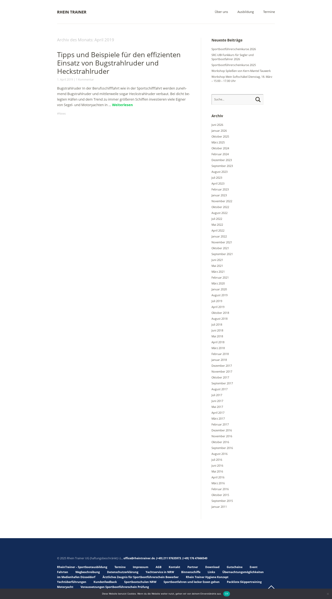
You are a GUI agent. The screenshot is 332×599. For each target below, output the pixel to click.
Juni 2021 (217, 260)
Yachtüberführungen (71, 582)
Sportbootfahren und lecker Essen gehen (192, 582)
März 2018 (218, 348)
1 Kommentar (85, 79)
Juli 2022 (216, 219)
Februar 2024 (220, 154)
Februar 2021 (220, 277)
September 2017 (222, 383)
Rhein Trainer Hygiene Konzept (207, 577)
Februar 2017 (220, 424)
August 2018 (219, 319)
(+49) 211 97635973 (168, 558)
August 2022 (219, 213)
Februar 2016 (220, 489)
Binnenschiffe (190, 572)
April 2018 (217, 342)
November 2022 (221, 201)
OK (226, 593)
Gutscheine (234, 567)
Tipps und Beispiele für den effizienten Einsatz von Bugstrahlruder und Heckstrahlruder (119, 63)
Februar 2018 (220, 354)
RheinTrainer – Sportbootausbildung (82, 567)
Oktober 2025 (220, 136)
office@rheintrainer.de (139, 558)
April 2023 (217, 183)
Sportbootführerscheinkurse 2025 (233, 65)
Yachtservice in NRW (160, 572)
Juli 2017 (216, 395)
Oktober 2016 (220, 442)
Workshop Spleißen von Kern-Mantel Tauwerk (241, 71)
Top (271, 587)
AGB (159, 567)
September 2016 (222, 448)
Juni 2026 (217, 125)
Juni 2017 (217, 401)
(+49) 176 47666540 (194, 558)
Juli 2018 (216, 324)
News (62, 113)
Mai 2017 (217, 407)
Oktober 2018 (220, 313)
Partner (192, 567)
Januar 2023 (219, 195)
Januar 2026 (219, 131)
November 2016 (221, 436)
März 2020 (218, 283)
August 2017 (219, 389)
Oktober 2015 (220, 495)
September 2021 (222, 254)
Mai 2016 (217, 471)
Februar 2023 (220, 189)
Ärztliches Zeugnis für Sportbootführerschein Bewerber (141, 577)
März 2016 (218, 483)
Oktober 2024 (220, 148)
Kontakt (174, 567)
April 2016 (217, 477)
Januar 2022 (219, 236)
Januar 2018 (219, 360)
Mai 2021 (217, 266)
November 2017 (221, 371)
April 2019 (217, 307)
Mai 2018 (217, 336)
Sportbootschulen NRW (140, 582)
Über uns (221, 12)
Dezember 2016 (221, 430)
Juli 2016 (216, 460)
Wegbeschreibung (87, 572)
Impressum (140, 567)
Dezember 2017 (221, 366)
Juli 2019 (216, 301)
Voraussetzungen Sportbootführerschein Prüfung (115, 587)
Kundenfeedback (105, 582)
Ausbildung (245, 12)
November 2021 (221, 242)
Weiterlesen (122, 104)
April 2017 (217, 413)
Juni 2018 (217, 330)
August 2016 (219, 454)
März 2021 (218, 272)
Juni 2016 (217, 465)
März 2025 (218, 142)
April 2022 (217, 230)
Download (212, 567)
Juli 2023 (216, 178)
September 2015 (222, 501)
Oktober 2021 (220, 248)
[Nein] (327, 594)
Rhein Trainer (71, 12)
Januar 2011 (219, 507)
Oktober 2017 (220, 377)
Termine (269, 12)
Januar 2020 (219, 289)
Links (211, 572)
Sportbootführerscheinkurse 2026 (233, 49)
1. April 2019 (65, 79)
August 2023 (219, 172)
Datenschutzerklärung (122, 572)
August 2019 (219, 295)
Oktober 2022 (220, 207)
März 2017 (218, 418)
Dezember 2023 (221, 160)
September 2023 (222, 166)
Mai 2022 (217, 225)
